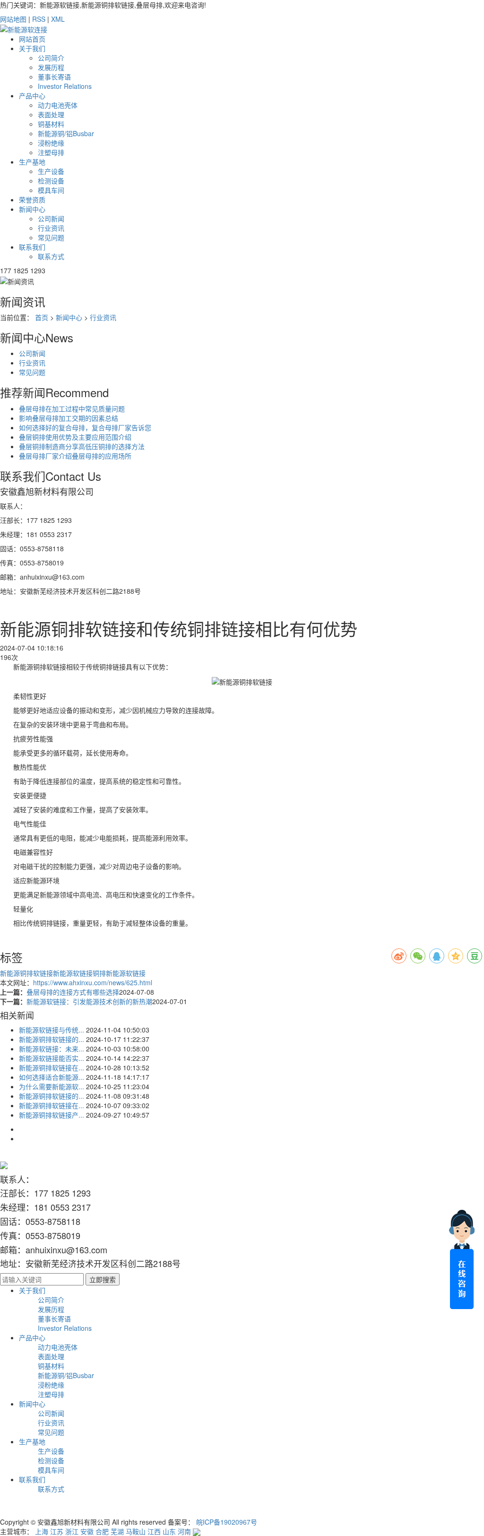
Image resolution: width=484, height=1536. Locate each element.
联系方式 (51, 256)
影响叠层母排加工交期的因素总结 (68, 418)
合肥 (102, 1531)
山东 (169, 1531)
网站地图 (13, 19)
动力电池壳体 (58, 105)
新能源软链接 (126, 973)
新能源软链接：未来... (51, 1048)
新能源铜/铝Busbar (66, 133)
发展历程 (51, 67)
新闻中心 (32, 209)
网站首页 (32, 38)
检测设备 (51, 180)
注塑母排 (51, 152)
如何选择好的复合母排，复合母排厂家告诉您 (85, 427)
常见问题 (51, 237)
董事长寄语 (54, 76)
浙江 (71, 1531)
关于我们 (32, 48)
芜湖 (117, 1531)
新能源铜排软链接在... (51, 1067)
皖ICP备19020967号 (226, 1522)
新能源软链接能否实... (51, 1058)
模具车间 (51, 190)
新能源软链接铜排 (79, 973)
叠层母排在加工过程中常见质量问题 (72, 408)
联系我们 (32, 247)
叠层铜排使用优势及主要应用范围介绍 (75, 437)
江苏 (56, 1531)
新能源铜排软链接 (26, 973)
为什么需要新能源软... (51, 1086)
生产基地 (32, 161)
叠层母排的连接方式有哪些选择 (72, 992)
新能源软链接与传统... (51, 1029)
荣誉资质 (32, 199)
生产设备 (51, 171)
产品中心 (32, 95)
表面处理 (51, 114)
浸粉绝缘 (51, 143)
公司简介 (51, 57)
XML (58, 19)
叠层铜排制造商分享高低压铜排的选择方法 (82, 446)
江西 (154, 1531)
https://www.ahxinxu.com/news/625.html (92, 982)
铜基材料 (51, 124)
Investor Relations (65, 86)
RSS (38, 19)
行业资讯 (51, 228)
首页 (41, 317)
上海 (41, 1531)
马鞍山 (136, 1531)
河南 (184, 1531)
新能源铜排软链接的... (51, 1039)
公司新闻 (51, 218)
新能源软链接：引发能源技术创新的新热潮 (89, 1001)
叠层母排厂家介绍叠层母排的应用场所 (75, 455)
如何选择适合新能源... (51, 1077)
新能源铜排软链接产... (51, 1114)
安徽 (87, 1531)
